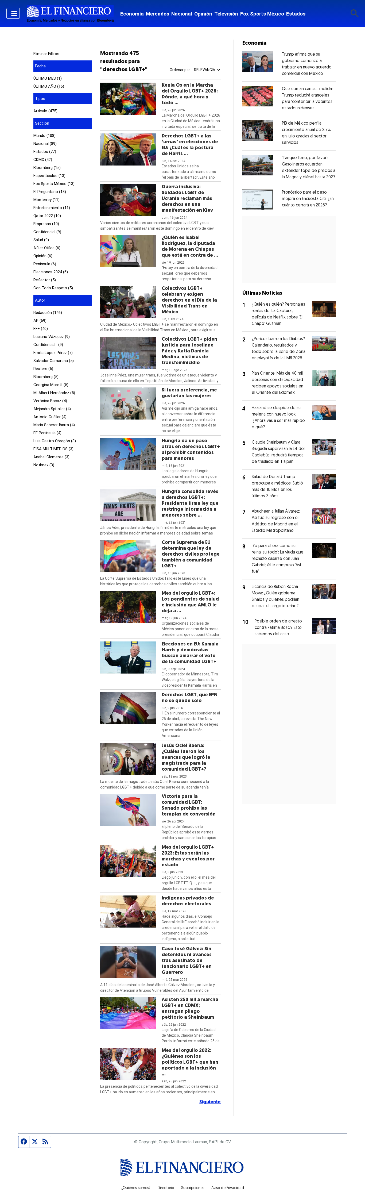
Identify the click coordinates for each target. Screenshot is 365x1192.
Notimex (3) (43, 465)
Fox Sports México (262, 14)
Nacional (181, 14)
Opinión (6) (42, 255)
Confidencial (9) (47, 231)
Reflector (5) (44, 280)
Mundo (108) (44, 135)
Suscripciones (192, 1188)
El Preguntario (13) (49, 191)
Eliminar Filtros (46, 53)
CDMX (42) (42, 159)
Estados (295, 14)
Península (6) (44, 264)
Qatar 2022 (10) (47, 215)
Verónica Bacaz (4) (50, 400)
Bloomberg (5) (46, 376)
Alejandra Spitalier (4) (52, 408)
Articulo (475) (45, 111)
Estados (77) (44, 151)
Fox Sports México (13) (54, 183)
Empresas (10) (46, 223)
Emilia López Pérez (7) (53, 352)
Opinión (203, 14)
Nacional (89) (45, 143)
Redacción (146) (47, 312)
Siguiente (210, 1102)
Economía (132, 14)
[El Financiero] (70, 13)
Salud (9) (41, 239)
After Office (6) (46, 247)
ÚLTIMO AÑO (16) (48, 86)
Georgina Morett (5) (50, 384)
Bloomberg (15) (47, 167)
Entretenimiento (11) (51, 207)
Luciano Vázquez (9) (51, 336)
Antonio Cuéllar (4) (50, 416)
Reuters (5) (43, 368)
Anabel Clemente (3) (51, 457)
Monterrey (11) (46, 199)
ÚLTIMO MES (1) (47, 78)
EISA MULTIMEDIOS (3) (53, 449)
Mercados (157, 14)
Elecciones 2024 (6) (50, 272)
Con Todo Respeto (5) (53, 288)
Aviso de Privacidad (227, 1188)
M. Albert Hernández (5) (54, 392)
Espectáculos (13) (49, 175)
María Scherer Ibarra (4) (54, 424)
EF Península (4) (47, 432)
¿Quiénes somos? (135, 1188)
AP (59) (39, 320)
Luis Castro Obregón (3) (54, 441)
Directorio (166, 1188)
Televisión (226, 14)
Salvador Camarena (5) (53, 360)
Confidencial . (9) (48, 344)
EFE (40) (40, 328)
